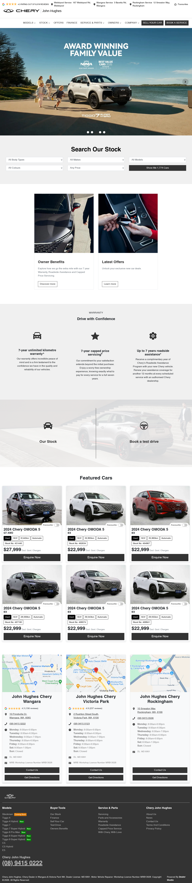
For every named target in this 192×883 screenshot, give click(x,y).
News (149, 818)
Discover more (47, 284)
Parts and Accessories (110, 818)
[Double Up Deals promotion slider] (92, 132)
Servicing (103, 814)
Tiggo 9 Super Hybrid (13, 839)
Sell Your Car (152, 23)
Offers (59, 23)
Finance (72, 23)
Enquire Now (32, 557)
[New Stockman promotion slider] (104, 132)
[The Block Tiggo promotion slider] (100, 132)
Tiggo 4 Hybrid (10, 821)
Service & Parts (91, 23)
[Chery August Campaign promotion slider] (88, 132)
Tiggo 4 (6, 818)
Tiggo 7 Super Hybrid (13, 829)
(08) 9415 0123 (82, 724)
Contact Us (32, 770)
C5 (3, 843)
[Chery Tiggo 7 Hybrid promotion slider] (96, 132)
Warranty (103, 821)
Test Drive (55, 825)
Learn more (110, 284)
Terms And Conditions (158, 825)
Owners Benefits (59, 829)
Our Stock (55, 814)
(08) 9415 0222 (17, 724)
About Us (151, 814)
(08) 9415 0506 (145, 718)
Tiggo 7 (6, 825)
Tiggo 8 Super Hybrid (13, 836)
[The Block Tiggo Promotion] (96, 81)
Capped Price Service (110, 829)
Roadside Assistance (109, 825)
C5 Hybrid (7, 847)
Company (131, 23)
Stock (43, 23)
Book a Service (176, 23)
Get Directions (32, 777)
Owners (113, 23)
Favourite (48, 525)
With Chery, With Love (110, 832)
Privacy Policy (153, 829)
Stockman (7, 814)
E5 (3, 850)
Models (28, 23)
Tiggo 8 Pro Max (11, 832)
